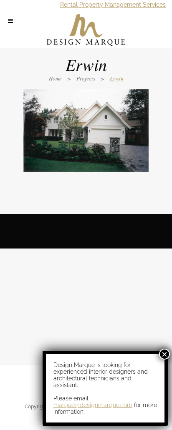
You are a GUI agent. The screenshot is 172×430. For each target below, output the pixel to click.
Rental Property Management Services (113, 4)
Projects (85, 78)
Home (55, 78)
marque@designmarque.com (92, 405)
